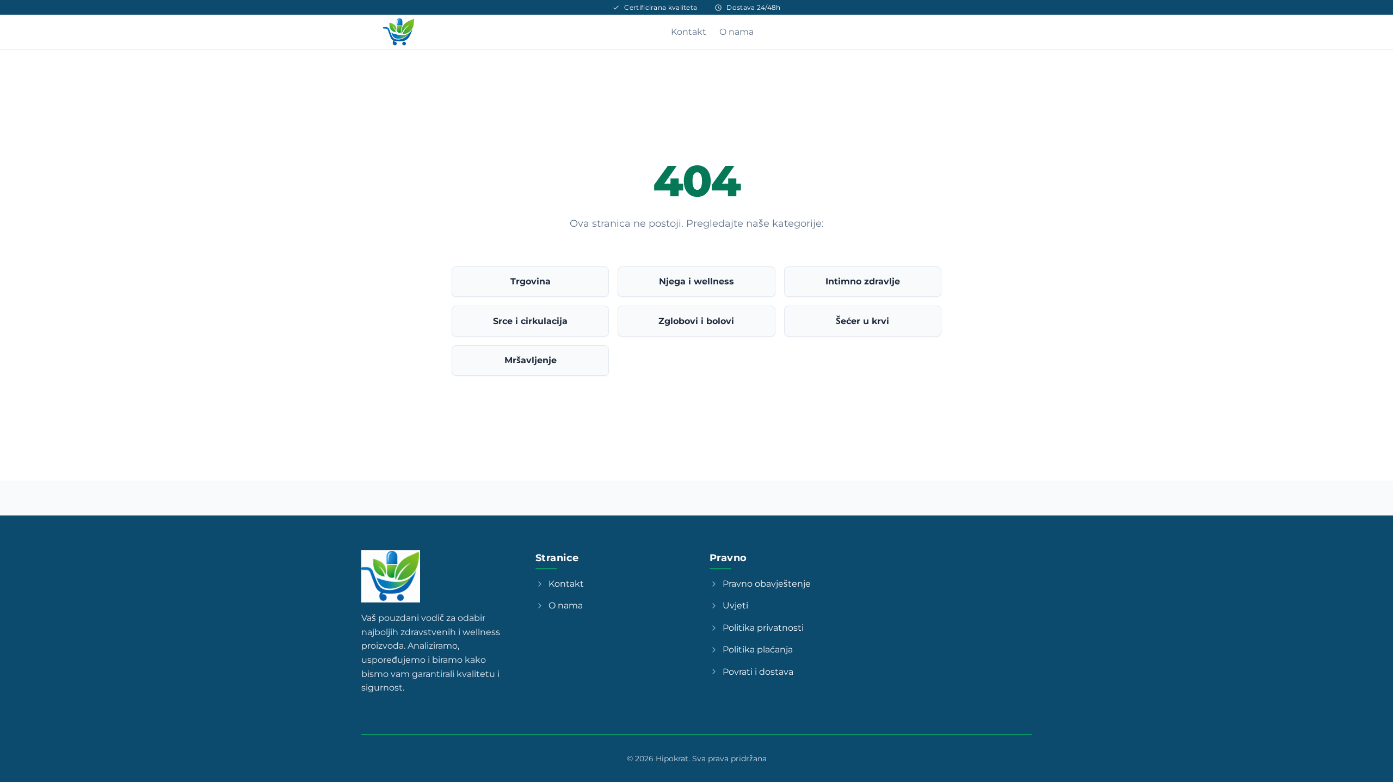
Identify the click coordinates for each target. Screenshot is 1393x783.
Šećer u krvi (862, 321)
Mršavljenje (530, 360)
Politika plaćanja (758, 649)
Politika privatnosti (763, 628)
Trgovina (530, 281)
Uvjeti (735, 605)
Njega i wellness (696, 281)
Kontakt (688, 32)
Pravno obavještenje (767, 584)
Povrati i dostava (758, 672)
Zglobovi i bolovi (696, 321)
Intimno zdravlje (862, 281)
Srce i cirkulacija (530, 321)
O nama (736, 32)
